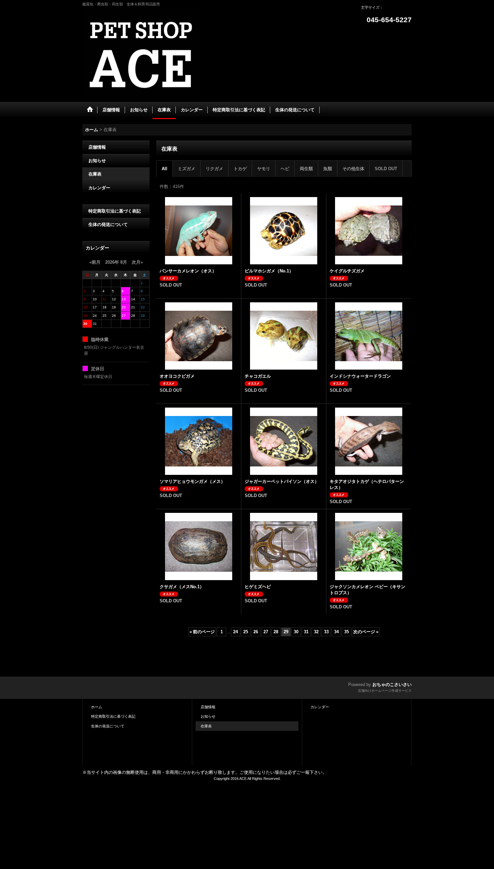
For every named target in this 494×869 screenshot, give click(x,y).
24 (235, 631)
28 (276, 631)
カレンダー (99, 187)
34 (336, 631)
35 (346, 631)
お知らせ (97, 160)
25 (245, 631)
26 (255, 631)
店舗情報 (97, 147)
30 (296, 631)
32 (316, 631)
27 (265, 631)
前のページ (202, 631)
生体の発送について (108, 224)
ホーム (96, 707)
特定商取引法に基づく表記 (114, 211)
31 (306, 631)
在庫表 (94, 174)
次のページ (365, 631)
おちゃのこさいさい (392, 684)
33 (326, 631)
